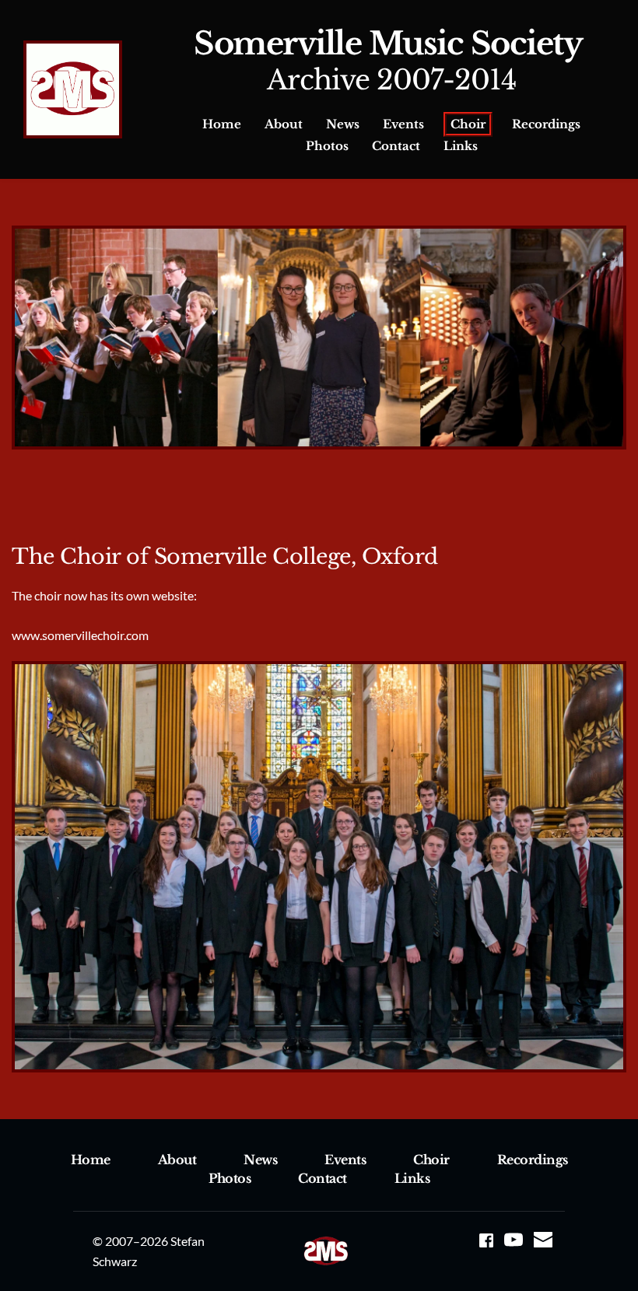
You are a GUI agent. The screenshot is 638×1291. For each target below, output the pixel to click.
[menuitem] (221, 124)
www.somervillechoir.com (81, 635)
